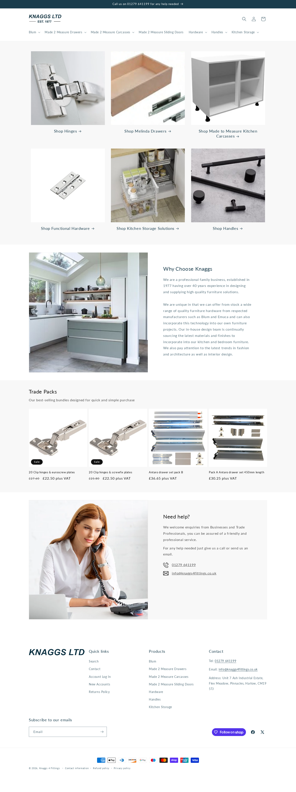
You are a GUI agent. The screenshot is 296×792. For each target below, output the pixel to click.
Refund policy (101, 768)
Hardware (156, 692)
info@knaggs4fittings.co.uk (194, 573)
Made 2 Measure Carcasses (168, 676)
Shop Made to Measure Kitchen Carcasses (228, 133)
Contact (94, 669)
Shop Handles (225, 228)
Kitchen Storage (160, 707)
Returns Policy (99, 692)
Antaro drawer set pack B (166, 472)
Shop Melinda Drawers (145, 131)
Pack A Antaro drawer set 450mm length (236, 472)
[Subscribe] (102, 732)
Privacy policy (122, 768)
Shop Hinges (65, 131)
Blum (152, 661)
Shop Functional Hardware (65, 228)
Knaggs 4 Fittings (49, 768)
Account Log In (100, 676)
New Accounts (99, 684)
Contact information (77, 768)
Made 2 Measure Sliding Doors (171, 684)
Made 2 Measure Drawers (167, 669)
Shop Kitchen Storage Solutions (145, 228)
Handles (155, 699)
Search (94, 661)
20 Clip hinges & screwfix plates (110, 472)
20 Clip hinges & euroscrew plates (52, 472)
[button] (34, 32)
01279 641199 (184, 565)
